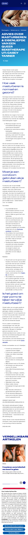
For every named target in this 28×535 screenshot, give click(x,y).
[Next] (24, 482)
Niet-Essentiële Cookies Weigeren (14, 529)
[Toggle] (24, 3)
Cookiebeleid (5, 519)
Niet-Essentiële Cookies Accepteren (14, 526)
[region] (14, 512)
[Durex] (5, 3)
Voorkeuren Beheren (14, 533)
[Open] (21, 3)
